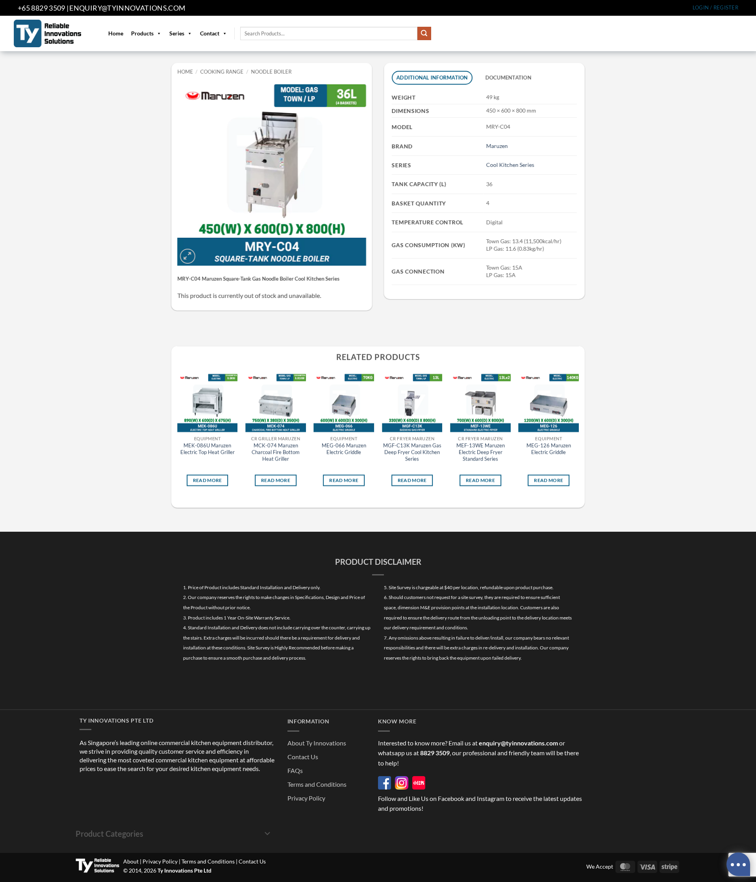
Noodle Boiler (271, 71)
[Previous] (177, 436)
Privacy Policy (306, 798)
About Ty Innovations (316, 743)
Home (115, 33)
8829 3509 (435, 752)
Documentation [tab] (508, 77)
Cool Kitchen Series (510, 164)
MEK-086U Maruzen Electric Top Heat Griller (207, 449)
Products (142, 33)
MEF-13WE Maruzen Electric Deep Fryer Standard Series (480, 452)
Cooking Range (222, 71)
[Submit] (424, 33)
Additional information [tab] (432, 77)
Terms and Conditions (316, 784)
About (131, 861)
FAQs (295, 770)
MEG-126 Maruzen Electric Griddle (548, 449)
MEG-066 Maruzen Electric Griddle (344, 449)
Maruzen (497, 145)
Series (176, 33)
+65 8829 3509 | (43, 8)
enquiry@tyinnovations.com (127, 8)
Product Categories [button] (109, 833)
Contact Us (302, 756)
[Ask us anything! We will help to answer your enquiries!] (738, 864)
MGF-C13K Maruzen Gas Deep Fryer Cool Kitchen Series (412, 452)
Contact (209, 33)
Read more (207, 480)
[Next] (578, 436)
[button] (715, 7)
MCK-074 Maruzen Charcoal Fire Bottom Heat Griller (276, 452)
